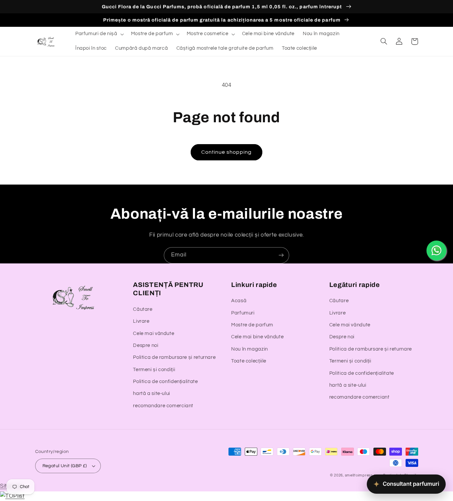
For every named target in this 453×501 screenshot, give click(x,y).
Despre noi (145, 345)
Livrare (141, 321)
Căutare (142, 309)
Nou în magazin (249, 349)
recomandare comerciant (163, 405)
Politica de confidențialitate (165, 381)
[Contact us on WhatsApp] (436, 250)
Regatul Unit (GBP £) (64, 466)
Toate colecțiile (248, 361)
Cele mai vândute (153, 333)
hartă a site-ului (151, 393)
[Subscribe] (281, 255)
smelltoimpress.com (363, 475)
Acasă (238, 300)
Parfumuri (243, 312)
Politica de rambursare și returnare (174, 357)
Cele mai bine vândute (257, 336)
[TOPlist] (12, 496)
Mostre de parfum (252, 324)
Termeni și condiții (154, 369)
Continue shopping (226, 152)
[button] (99, 34)
